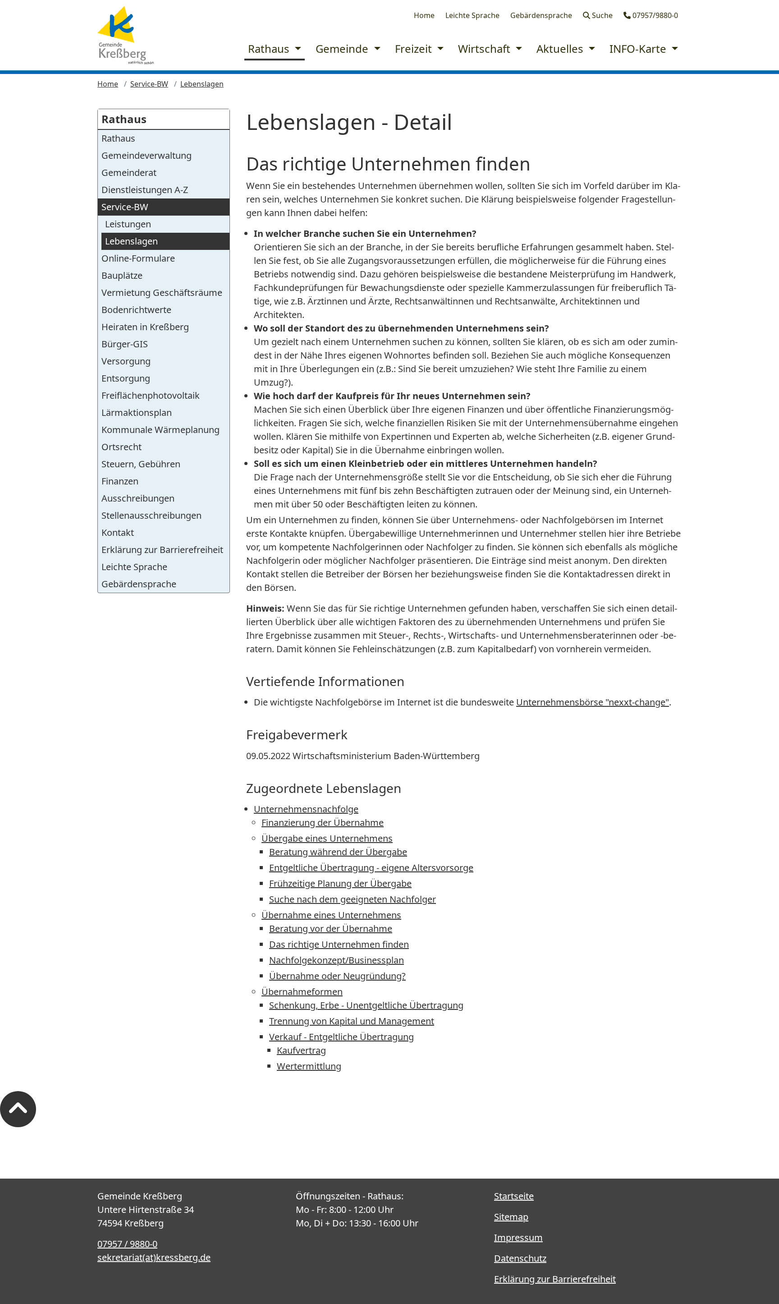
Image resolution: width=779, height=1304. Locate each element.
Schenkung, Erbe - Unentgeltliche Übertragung (366, 1005)
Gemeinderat (128, 172)
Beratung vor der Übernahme (330, 928)
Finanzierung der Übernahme (322, 822)
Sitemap (511, 1217)
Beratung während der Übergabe (338, 852)
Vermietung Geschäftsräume (161, 292)
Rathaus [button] (270, 48)
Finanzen (119, 481)
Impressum (518, 1237)
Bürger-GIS (124, 344)
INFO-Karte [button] (639, 48)
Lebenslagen (202, 84)
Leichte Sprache (472, 15)
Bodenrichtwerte (136, 310)
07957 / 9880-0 (127, 1244)
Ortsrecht (121, 447)
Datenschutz (520, 1258)
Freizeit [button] (415, 48)
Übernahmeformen (302, 992)
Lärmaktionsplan (136, 412)
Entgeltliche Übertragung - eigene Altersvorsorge (371, 868)
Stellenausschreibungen (151, 515)
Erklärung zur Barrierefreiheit (162, 550)
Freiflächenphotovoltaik (150, 395)
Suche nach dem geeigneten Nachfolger (352, 899)
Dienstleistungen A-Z (144, 190)
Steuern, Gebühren (140, 464)
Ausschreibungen (137, 498)
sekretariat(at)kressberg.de (154, 1257)
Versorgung (126, 361)
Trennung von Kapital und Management (351, 1021)
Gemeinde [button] (343, 48)
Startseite (514, 1196)
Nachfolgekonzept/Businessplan (336, 960)
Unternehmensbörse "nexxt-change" (592, 702)
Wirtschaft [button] (485, 48)
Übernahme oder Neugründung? (337, 976)
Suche (601, 15)
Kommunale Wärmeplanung (160, 430)
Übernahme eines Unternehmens (331, 915)
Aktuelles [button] (561, 48)
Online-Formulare (138, 258)
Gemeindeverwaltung (146, 155)
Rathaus (124, 118)
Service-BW (149, 84)
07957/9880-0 (654, 15)
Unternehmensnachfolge (306, 809)
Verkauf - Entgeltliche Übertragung (341, 1037)
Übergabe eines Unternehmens (327, 838)
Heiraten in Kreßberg (145, 327)
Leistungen (128, 224)
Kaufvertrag (301, 1050)
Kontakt (117, 532)
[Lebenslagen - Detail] (125, 35)
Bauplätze (121, 275)
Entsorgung (125, 378)
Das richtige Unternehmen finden (339, 944)
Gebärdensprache (541, 15)
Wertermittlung (309, 1066)
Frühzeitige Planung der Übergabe (340, 883)
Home (424, 15)
